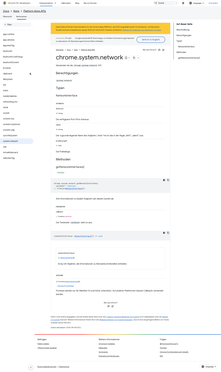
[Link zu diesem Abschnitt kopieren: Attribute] (66, 103)
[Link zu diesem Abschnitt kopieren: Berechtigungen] (80, 73)
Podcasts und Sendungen (109, 356)
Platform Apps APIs (34, 11)
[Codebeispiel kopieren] (168, 180)
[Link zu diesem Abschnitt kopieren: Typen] (66, 88)
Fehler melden (43, 344)
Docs (6, 11)
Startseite (60, 50)
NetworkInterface (74, 188)
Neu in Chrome (90, 3)
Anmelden (213, 3)
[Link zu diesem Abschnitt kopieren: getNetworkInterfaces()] (86, 167)
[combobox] (166, 3)
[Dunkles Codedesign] (164, 180)
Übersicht (7, 16)
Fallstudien (66, 3)
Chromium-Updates (107, 344)
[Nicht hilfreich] (163, 50)
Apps (16, 11)
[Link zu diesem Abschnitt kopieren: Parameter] (67, 206)
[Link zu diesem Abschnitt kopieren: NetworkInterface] (79, 95)
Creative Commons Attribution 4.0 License (122, 317)
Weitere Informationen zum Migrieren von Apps (142, 30)
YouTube (163, 348)
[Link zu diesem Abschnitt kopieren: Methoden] (73, 159)
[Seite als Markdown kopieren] (134, 58)
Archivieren (103, 352)
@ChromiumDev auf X (169, 344)
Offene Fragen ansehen (47, 348)
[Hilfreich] (159, 50)
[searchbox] (17, 25)
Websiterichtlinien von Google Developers (116, 320)
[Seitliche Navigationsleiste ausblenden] (30, 367)
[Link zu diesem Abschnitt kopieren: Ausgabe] (65, 274)
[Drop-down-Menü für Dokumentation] (56, 3)
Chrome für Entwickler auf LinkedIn (174, 352)
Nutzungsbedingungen (46, 367)
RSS (161, 356)
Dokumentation (46, 3)
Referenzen (21, 16)
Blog (77, 3)
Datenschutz (64, 367)
